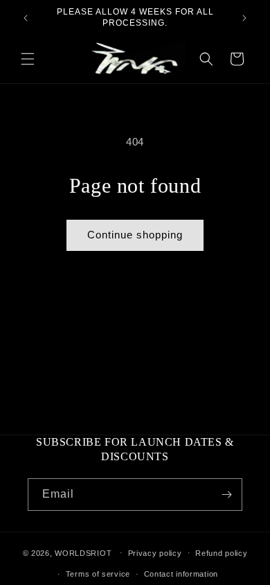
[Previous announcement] (25, 18)
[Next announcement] (244, 18)
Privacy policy (155, 553)
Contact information (181, 574)
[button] (27, 59)
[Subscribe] (226, 494)
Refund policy (221, 553)
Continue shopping (135, 235)
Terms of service (98, 574)
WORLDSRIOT (83, 552)
